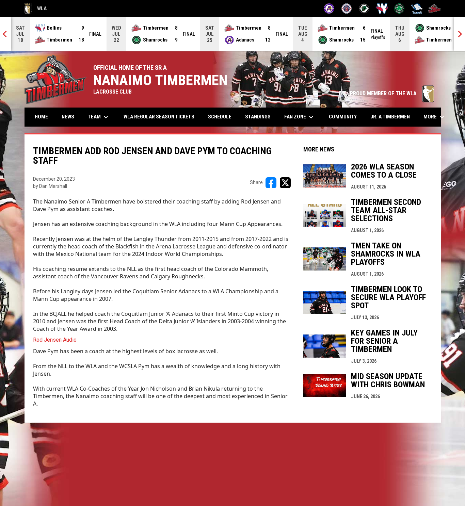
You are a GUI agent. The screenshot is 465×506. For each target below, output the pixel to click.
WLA (36, 9)
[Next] (459, 34)
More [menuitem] (434, 117)
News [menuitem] (68, 117)
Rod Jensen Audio (55, 340)
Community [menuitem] (343, 117)
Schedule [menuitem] (219, 117)
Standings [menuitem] (258, 117)
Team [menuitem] (99, 117)
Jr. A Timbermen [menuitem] (392, 116)
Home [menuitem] (41, 117)
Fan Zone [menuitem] (299, 117)
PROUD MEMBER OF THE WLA (392, 93)
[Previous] (5, 34)
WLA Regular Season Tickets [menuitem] (159, 117)
